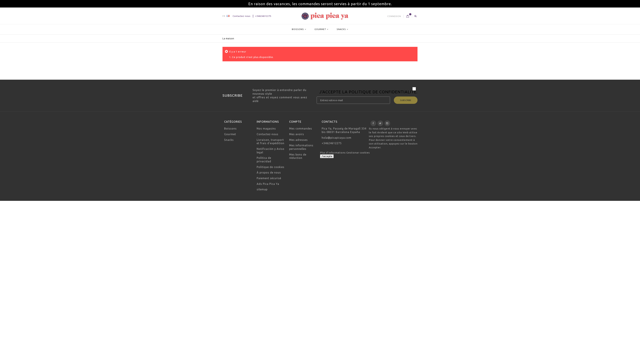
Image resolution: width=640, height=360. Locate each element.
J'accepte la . (368, 92)
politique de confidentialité (382, 92)
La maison (228, 38)
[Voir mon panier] (407, 16)
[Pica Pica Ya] (325, 16)
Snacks (341, 29)
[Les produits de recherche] (415, 16)
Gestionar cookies (358, 152)
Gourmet (320, 29)
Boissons (298, 29)
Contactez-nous (241, 16)
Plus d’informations (333, 152)
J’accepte (326, 156)
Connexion (394, 16)
